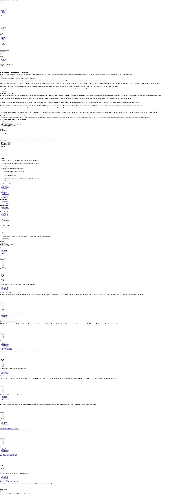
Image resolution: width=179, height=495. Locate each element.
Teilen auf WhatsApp (5, 287)
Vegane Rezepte (4, 186)
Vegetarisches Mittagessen (6, 209)
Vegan (3, 11)
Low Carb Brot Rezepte (5, 194)
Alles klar (2, 490)
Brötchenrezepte (4, 192)
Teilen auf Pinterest (5, 252)
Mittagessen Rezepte (5, 207)
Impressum (3, 46)
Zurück (3, 261)
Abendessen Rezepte (5, 197)
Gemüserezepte (4, 188)
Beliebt (3, 57)
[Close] (0, 491)
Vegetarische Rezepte (5, 187)
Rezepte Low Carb (5, 185)
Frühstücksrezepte (5, 195)
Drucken (3, 225)
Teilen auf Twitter (4, 251)
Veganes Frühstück (5, 202)
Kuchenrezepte (4, 191)
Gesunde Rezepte (4, 8)
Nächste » (3, 486)
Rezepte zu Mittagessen (5, 196)
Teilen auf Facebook (5, 250)
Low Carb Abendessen (5, 214)
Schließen (2, 65)
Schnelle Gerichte (4, 9)
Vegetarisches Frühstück (5, 203)
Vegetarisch (4, 10)
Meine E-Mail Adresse (5, 238)
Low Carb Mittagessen (5, 208)
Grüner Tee (4, 27)
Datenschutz (4, 45)
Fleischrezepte (4, 189)
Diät (2, 40)
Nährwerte (3, 13)
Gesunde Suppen (4, 190)
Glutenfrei (3, 12)
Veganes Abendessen (5, 215)
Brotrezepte (4, 193)
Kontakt (3, 29)
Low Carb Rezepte (5, 35)
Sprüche (3, 28)
